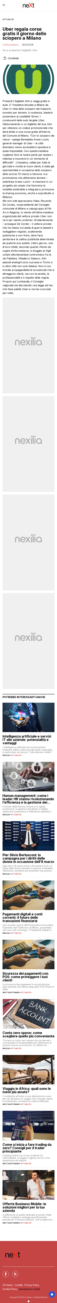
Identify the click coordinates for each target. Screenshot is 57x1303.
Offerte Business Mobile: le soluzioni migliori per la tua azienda (24, 1207)
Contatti (19, 1285)
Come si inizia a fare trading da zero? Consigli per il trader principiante (27, 1148)
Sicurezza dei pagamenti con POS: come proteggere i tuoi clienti (25, 977)
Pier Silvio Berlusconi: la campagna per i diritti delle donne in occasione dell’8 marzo (28, 858)
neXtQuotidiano (11, 44)
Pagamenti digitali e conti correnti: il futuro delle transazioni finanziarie (22, 917)
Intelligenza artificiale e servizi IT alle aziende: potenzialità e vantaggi (27, 740)
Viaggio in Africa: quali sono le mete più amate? (27, 1090)
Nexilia (6, 755)
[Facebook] (4, 1272)
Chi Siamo (8, 1285)
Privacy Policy (32, 1285)
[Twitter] (13, 1272)
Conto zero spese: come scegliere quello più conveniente (28, 1034)
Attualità (8, 19)
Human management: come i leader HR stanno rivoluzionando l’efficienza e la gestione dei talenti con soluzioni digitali (28, 799)
